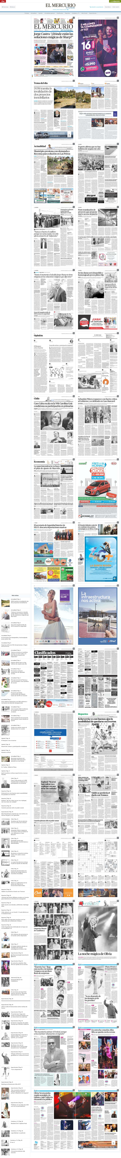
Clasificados (60, 13)
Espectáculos (92, 13)
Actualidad (34, 13)
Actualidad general (50, 13)
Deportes (67, 13)
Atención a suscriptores (97, 7)
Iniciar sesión (116, 7)
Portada (27, 13)
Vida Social (84, 13)
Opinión (40, 13)
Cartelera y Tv (75, 13)
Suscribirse (108, 7)
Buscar (13, 7)
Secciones (5, 7)
